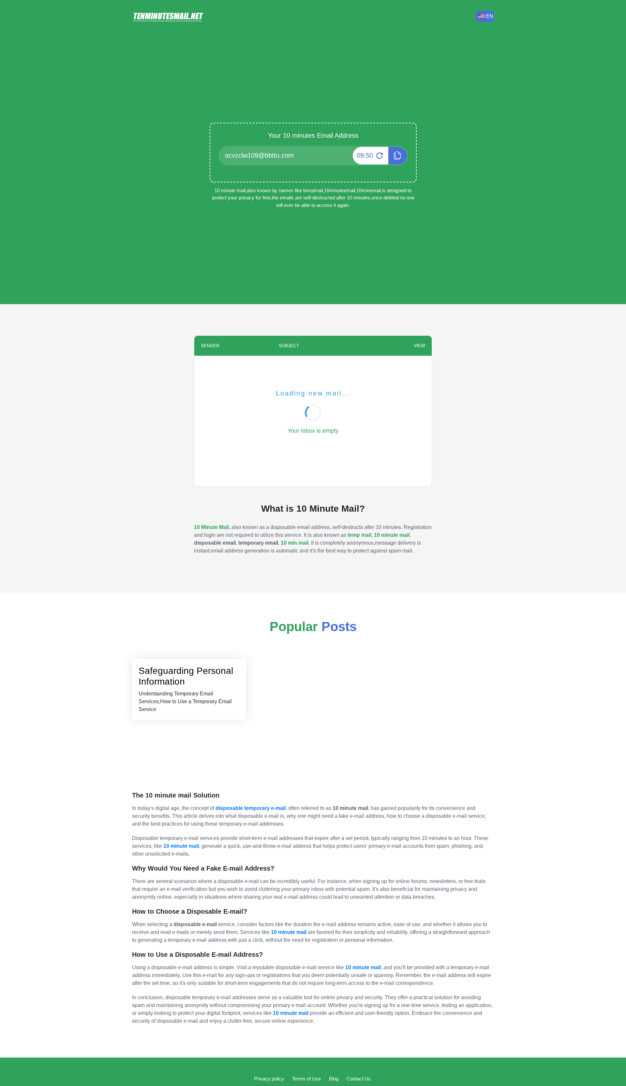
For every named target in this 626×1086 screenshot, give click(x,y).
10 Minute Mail (211, 527)
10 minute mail (392, 535)
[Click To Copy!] (397, 155)
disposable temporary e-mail (251, 808)
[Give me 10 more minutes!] (378, 156)
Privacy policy (269, 1078)
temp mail (359, 535)
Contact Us (359, 1078)
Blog (333, 1078)
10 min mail (294, 543)
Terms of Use (306, 1078)
